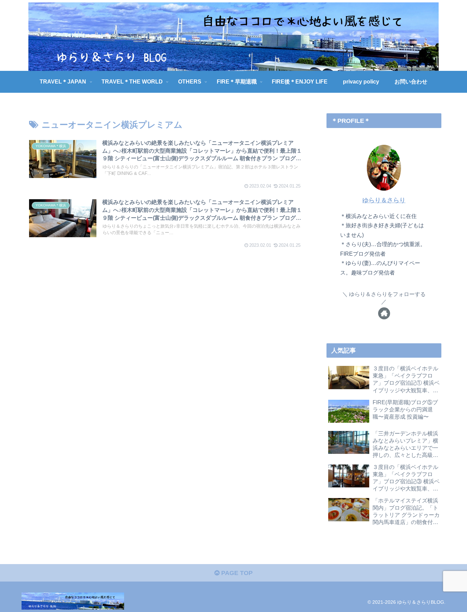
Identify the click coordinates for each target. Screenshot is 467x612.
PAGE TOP (236, 573)
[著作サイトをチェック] (384, 313)
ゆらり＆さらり (383, 200)
